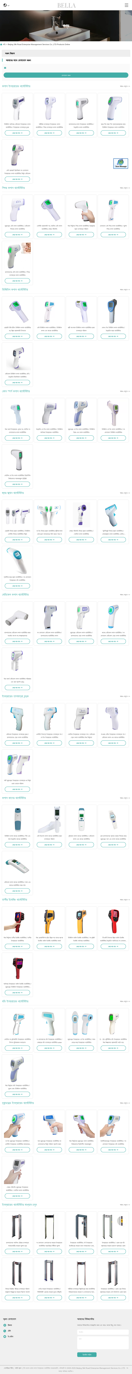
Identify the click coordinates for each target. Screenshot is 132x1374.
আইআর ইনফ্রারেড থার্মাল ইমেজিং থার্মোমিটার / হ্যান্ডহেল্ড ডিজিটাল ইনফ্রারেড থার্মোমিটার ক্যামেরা (17, 987)
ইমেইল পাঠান (87, 1355)
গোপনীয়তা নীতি (8, 1368)
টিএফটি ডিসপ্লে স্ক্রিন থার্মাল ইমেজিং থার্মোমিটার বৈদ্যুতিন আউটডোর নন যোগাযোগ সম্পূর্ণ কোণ (113, 941)
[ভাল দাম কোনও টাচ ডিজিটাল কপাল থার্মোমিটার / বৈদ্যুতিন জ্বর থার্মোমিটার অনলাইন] (113, 311)
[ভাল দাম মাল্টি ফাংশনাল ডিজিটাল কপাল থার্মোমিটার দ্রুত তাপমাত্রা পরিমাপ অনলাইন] (81, 311)
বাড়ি (4, 44)
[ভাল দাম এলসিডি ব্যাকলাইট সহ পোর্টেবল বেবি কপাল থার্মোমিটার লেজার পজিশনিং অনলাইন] (49, 209)
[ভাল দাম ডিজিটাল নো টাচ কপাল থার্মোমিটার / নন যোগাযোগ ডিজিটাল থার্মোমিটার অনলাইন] (113, 413)
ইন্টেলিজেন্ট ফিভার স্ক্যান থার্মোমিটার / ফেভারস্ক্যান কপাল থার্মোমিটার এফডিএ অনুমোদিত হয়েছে (113, 534)
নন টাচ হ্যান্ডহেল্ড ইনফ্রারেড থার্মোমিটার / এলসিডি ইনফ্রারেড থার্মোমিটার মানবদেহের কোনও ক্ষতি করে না (17, 1144)
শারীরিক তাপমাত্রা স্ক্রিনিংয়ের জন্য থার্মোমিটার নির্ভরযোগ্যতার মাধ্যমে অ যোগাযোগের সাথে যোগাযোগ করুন (81, 1292)
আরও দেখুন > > (125, 86)
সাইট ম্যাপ (18, 1368)
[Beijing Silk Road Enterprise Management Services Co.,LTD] (67, 5)
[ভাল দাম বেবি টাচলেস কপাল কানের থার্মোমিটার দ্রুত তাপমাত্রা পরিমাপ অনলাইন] (49, 819)
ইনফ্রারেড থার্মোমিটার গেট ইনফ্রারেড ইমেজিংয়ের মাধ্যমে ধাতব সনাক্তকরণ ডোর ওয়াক (81, 1246)
